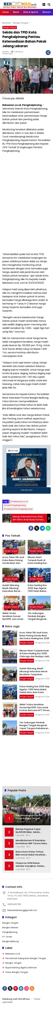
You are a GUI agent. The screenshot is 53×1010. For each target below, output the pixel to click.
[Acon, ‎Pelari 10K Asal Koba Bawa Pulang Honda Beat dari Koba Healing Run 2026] (13, 547)
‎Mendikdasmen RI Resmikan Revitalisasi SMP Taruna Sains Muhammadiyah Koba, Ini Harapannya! (31, 842)
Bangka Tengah (9, 27)
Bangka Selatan (10, 927)
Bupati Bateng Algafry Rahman (21, 967)
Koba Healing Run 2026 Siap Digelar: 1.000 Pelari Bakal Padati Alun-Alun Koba (37, 588)
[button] (49, 4)
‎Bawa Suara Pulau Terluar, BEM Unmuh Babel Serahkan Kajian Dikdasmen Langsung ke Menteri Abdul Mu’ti (31, 853)
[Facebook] (30, 528)
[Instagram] (26, 988)
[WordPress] (21, 988)
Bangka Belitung (10, 941)
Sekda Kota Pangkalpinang (19, 509)
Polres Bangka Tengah (16, 972)
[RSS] (32, 988)
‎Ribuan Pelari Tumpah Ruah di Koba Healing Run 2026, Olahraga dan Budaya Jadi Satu (38, 560)
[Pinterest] (15, 988)
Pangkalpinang (9, 932)
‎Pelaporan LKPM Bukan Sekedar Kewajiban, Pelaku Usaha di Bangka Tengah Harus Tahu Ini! (30, 865)
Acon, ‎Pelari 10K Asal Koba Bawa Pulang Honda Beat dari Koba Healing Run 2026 (13, 560)
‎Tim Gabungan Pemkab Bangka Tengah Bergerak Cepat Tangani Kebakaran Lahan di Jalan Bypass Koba (38, 616)
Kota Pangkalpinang (16, 505)
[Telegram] (42, 528)
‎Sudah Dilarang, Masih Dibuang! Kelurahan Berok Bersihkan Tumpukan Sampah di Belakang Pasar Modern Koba (13, 588)
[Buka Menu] (44, 4)
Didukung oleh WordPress (16, 998)
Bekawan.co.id (21, 501)
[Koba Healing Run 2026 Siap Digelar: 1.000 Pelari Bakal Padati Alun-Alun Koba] (39, 575)
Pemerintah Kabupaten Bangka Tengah (25, 958)
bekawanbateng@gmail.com (22, 910)
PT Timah (7, 936)
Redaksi (5, 52)
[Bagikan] (48, 52)
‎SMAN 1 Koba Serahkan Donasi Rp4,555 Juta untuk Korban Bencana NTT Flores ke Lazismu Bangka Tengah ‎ (13, 616)
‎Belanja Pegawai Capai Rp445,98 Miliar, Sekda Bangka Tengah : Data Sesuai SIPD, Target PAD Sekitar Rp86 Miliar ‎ (31, 831)
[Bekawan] (20, 4)
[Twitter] (36, 528)
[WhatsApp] (48, 528)
